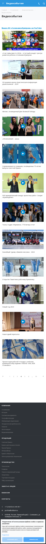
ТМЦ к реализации (8, 480)
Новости (4, 427)
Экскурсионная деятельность (11, 424)
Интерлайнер (6, 451)
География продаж (8, 418)
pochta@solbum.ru (11, 510)
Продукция (6, 438)
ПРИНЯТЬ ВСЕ (33, 539)
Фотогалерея (6, 429)
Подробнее (5, 535)
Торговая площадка (8, 478)
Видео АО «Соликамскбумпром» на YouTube (22, 28)
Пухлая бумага (6, 448)
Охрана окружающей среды (11, 472)
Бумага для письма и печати (11, 445)
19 (36, 376)
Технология (5, 466)
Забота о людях (8, 486)
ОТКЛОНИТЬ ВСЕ (12, 539)
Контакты (6, 499)
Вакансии (6, 493)
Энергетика (5, 475)
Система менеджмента (9, 415)
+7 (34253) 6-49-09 (12, 507)
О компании (6, 410)
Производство (8, 462)
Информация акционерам (10, 421)
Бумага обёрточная (8, 454)
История (4, 412)
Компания (6, 405)
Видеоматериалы (7, 432)
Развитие (4, 469)
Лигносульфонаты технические (12, 456)
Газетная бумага (7, 442)
